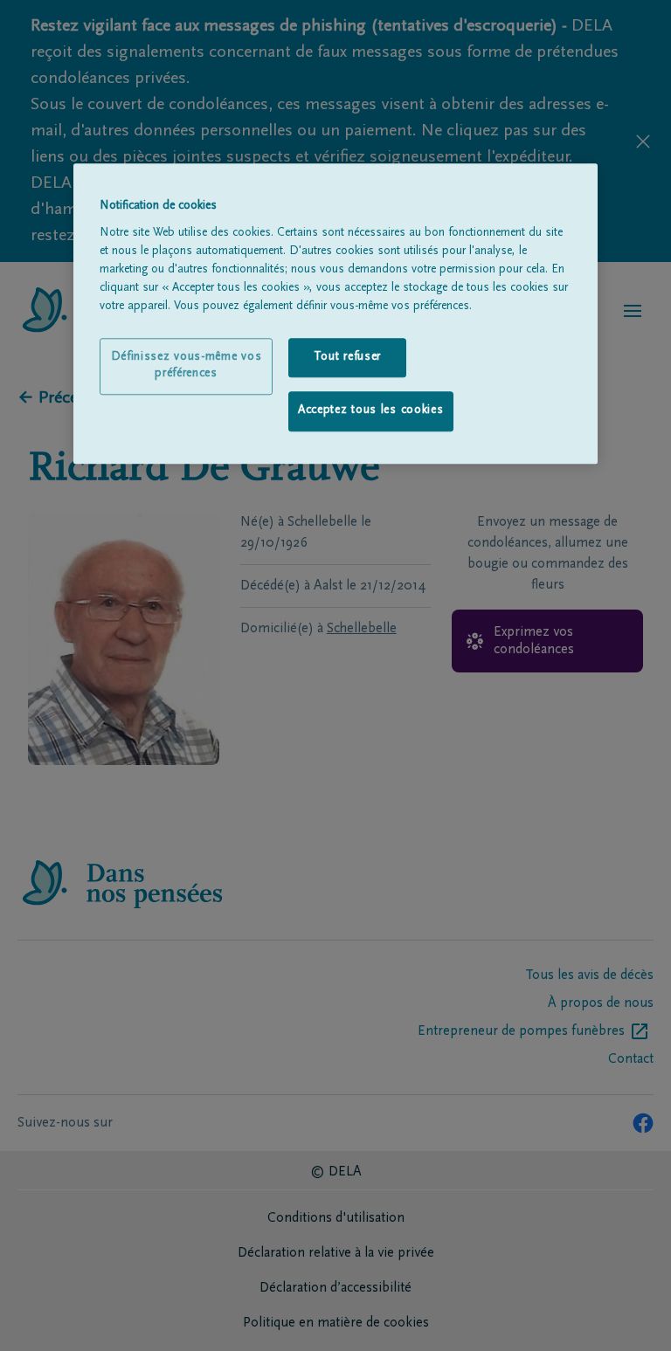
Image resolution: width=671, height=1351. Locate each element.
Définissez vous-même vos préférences (186, 366)
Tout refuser (347, 357)
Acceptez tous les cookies (371, 411)
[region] (335, 313)
